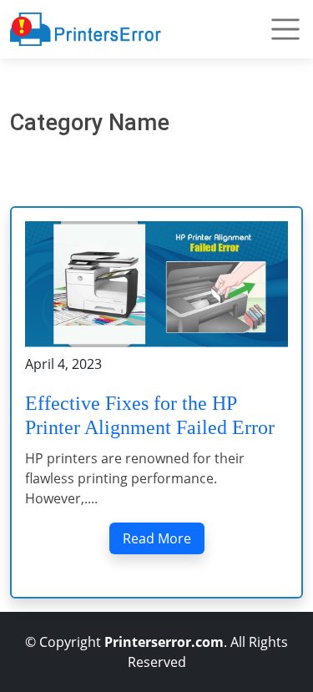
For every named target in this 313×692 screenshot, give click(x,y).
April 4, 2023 (63, 364)
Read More (157, 538)
